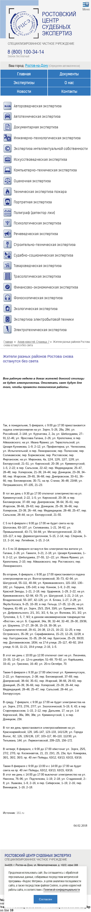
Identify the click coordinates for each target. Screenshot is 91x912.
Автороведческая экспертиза (38, 106)
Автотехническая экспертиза (37, 116)
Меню (86, 9)
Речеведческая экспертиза (36, 233)
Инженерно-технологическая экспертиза (47, 138)
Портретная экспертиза (33, 202)
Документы (69, 74)
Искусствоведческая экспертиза (40, 159)
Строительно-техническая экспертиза (45, 244)
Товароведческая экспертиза (38, 265)
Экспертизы (24, 82)
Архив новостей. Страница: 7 (33, 342)
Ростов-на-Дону (36, 65)
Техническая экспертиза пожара (40, 191)
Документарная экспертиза (36, 127)
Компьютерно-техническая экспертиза (45, 170)
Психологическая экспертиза (37, 223)
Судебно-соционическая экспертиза (43, 255)
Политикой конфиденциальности (61, 890)
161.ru (20, 812)
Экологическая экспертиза (36, 308)
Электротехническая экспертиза (40, 329)
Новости (24, 91)
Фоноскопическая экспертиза (38, 298)
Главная (24, 74)
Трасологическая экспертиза (37, 276)
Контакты (69, 91)
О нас (69, 82)
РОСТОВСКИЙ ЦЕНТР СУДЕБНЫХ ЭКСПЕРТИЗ (59, 23)
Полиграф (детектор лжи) (34, 212)
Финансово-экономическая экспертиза (46, 287)
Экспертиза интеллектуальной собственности (51, 148)
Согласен (45, 899)
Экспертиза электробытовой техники (44, 319)
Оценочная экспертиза (32, 181)
